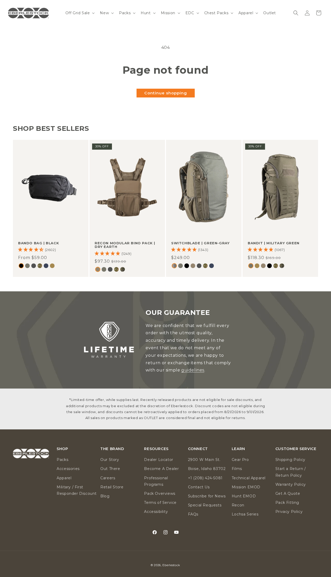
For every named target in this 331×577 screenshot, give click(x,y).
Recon (238, 505)
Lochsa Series (245, 514)
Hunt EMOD (244, 496)
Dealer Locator (158, 459)
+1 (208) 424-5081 (205, 478)
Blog (104, 496)
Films (237, 468)
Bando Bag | (38, 243)
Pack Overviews (159, 493)
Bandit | (273, 243)
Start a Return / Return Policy (290, 471)
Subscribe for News (207, 496)
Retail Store (111, 487)
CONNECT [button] (198, 449)
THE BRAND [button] (112, 449)
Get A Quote (287, 493)
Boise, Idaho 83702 (207, 468)
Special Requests (205, 505)
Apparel (64, 478)
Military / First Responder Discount (77, 490)
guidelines (192, 370)
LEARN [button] (238, 449)
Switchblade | (200, 243)
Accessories (68, 468)
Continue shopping (165, 92)
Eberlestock (171, 565)
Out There (110, 468)
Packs (62, 459)
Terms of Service (160, 502)
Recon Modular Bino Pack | (125, 245)
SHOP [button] (62, 449)
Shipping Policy (290, 459)
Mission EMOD (246, 487)
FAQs (193, 514)
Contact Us (199, 487)
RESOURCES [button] (156, 449)
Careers (107, 478)
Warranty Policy (290, 484)
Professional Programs (156, 481)
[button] (79, 12)
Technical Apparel (249, 478)
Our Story (109, 459)
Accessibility (156, 511)
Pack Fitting (287, 502)
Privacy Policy (289, 511)
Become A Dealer (161, 468)
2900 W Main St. (204, 459)
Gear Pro (240, 459)
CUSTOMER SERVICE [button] (296, 449)
